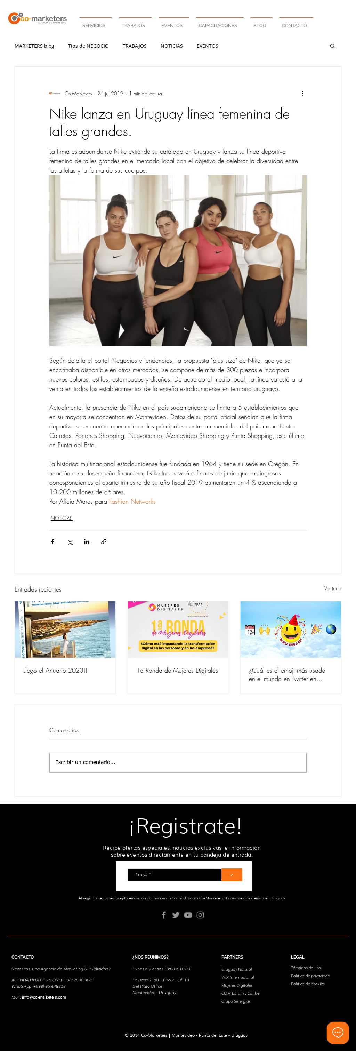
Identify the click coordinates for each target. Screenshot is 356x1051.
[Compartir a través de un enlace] (103, 541)
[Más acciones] (302, 93)
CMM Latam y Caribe (240, 993)
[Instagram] (200, 915)
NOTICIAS (172, 46)
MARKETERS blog (34, 46)
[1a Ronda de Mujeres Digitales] (178, 629)
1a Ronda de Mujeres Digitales (177, 670)
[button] (135, 22)
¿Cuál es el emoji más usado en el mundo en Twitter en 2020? (287, 674)
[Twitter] (176, 915)
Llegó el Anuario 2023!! (55, 670)
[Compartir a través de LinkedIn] (86, 541)
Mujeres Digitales (237, 985)
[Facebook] (164, 915)
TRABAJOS (135, 46)
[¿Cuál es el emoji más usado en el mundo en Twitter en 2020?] (291, 629)
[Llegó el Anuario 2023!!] (65, 629)
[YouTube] (188, 915)
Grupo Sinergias (236, 1001)
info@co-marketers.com (44, 998)
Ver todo (332, 588)
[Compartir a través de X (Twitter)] (69, 541)
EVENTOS (207, 46)
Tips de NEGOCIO (88, 46)
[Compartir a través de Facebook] (52, 541)
